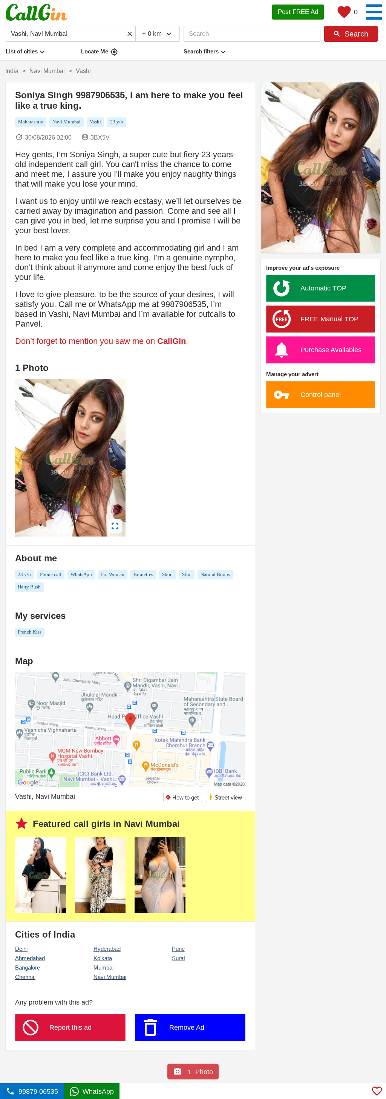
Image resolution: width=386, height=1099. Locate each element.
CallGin (171, 341)
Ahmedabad (30, 958)
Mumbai (103, 967)
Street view (225, 797)
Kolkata (102, 958)
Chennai (25, 977)
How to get (182, 797)
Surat (178, 958)
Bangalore (27, 967)
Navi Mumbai (109, 977)
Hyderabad (107, 948)
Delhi (21, 948)
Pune (178, 948)
